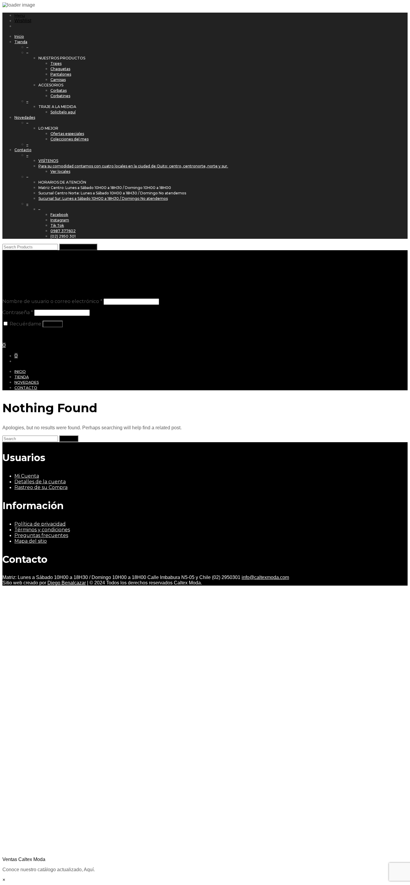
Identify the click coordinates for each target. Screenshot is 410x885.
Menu (19, 15)
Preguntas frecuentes (41, 535)
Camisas (58, 79)
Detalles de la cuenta (40, 481)
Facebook (59, 214)
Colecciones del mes (69, 139)
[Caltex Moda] (74, 261)
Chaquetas (60, 69)
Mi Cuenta (26, 476)
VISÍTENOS (48, 160)
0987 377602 (63, 231)
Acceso (52, 324)
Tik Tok (57, 225)
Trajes (56, 63)
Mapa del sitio (30, 541)
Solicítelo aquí (63, 112)
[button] (205, 724)
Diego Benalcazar (66, 582)
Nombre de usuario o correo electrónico (52, 301)
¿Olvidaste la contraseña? (30, 334)
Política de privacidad (40, 524)
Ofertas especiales (67, 133)
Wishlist (22, 20)
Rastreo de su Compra (41, 487)
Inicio (19, 36)
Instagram (59, 220)
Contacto (23, 150)
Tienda (20, 42)
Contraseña (17, 312)
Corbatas (58, 90)
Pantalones (60, 74)
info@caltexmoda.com (265, 577)
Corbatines (60, 96)
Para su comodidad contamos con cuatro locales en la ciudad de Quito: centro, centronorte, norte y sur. (133, 166)
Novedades (24, 117)
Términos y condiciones (42, 529)
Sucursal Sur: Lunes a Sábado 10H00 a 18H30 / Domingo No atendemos (103, 198)
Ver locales (60, 171)
